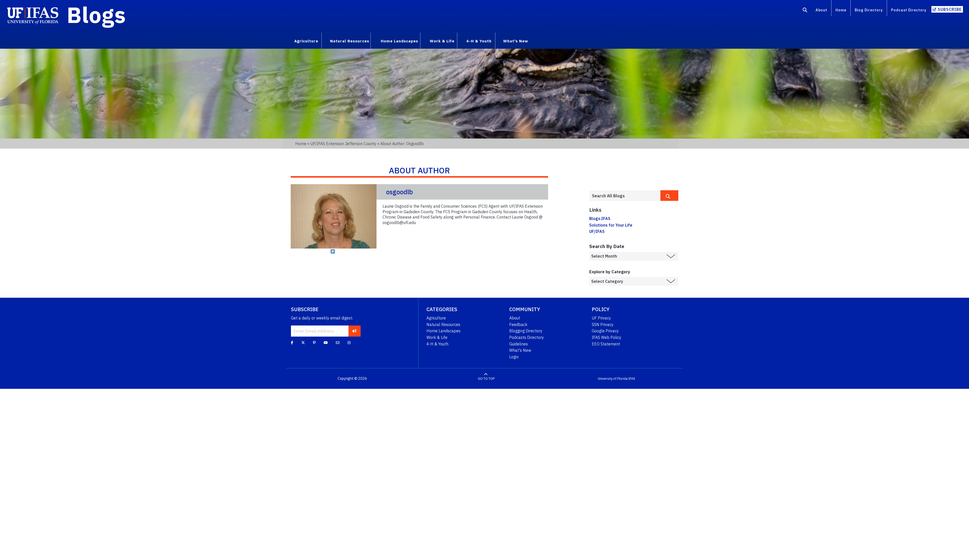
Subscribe (950, 9)
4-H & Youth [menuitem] (479, 40)
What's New (520, 350)
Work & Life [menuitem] (442, 40)
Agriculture (436, 317)
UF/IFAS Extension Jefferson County (343, 143)
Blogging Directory (525, 330)
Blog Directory (869, 10)
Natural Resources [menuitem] (349, 40)
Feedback (518, 324)
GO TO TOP (486, 378)
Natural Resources (443, 324)
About (821, 10)
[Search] (805, 11)
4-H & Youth (437, 343)
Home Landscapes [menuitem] (399, 40)
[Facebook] (292, 343)
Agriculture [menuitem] (306, 40)
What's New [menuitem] (515, 40)
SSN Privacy (602, 324)
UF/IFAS (597, 231)
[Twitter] (303, 343)
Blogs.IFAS (599, 218)
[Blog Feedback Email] (337, 343)
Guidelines (518, 343)
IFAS (631, 378)
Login (514, 356)
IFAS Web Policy (606, 337)
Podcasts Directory (526, 337)
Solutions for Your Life (610, 225)
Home (841, 10)
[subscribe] (354, 331)
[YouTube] (326, 343)
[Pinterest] (314, 343)
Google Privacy (605, 330)
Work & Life (436, 337)
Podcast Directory (908, 10)
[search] (669, 195)
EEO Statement (606, 343)
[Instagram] (349, 343)
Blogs (96, 14)
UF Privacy (601, 317)
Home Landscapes (443, 330)
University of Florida (613, 378)
